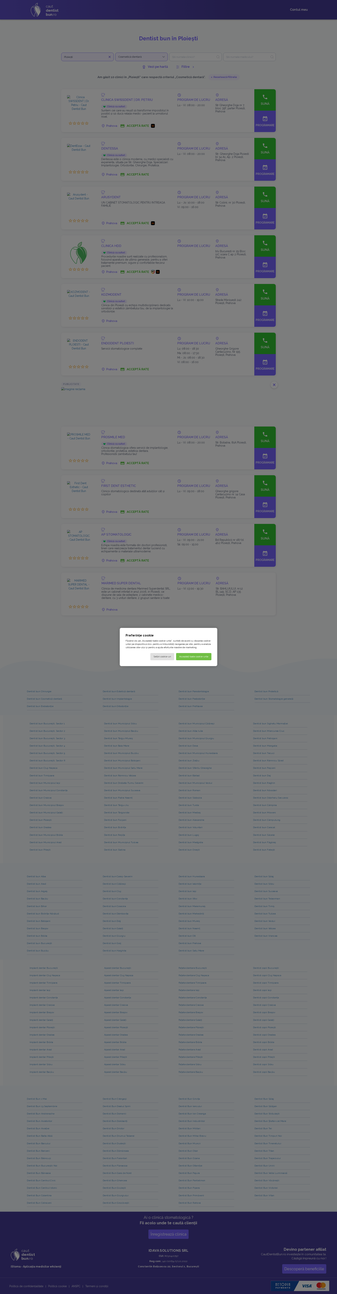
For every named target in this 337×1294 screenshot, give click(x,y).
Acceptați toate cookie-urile (193, 656)
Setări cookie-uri (162, 656)
